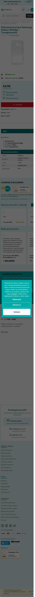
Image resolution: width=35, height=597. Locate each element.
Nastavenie (17, 299)
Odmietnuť (17, 305)
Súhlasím (17, 312)
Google (14, 294)
